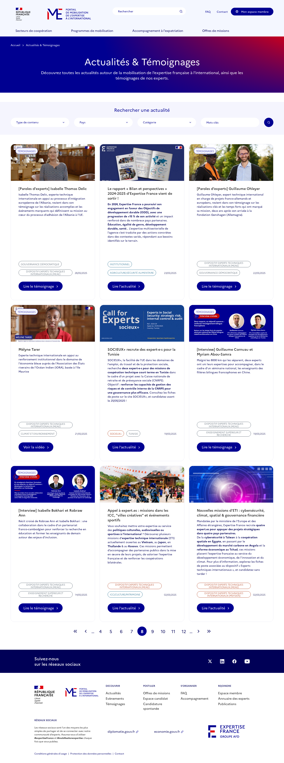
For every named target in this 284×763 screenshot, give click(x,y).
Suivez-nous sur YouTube (247, 661)
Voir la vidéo (35, 448)
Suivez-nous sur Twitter (210, 661)
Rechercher (181, 11)
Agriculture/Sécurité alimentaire (132, 272)
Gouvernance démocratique (40, 264)
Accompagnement (194, 698)
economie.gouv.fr (167, 731)
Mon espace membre (255, 12)
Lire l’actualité (128, 287)
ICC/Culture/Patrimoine (125, 594)
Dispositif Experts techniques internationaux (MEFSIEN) (223, 594)
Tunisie (133, 433)
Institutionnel (120, 264)
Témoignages (115, 704)
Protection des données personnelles (90, 753)
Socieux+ (116, 433)
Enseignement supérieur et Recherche (223, 433)
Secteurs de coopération (33, 30)
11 (174, 632)
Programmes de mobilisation (92, 30)
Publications (227, 704)
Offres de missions (215, 30)
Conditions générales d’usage (50, 753)
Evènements (115, 698)
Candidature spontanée (152, 706)
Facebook (234, 661)
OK (268, 122)
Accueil (15, 45)
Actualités (113, 693)
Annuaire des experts (233, 698)
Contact (222, 12)
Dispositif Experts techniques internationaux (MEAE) (45, 272)
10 (164, 632)
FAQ (208, 12)
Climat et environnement (37, 433)
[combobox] (40, 122)
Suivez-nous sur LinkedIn (222, 661)
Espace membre (230, 693)
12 (185, 632)
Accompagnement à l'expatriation (157, 30)
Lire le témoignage (38, 286)
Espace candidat (155, 698)
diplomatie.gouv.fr (121, 731)
